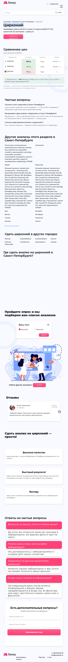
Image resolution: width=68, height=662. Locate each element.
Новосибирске (25, 239)
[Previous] (8, 411)
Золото (37, 221)
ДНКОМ (10, 71)
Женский (39, 329)
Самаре (53, 242)
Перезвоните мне (34, 632)
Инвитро (10, 61)
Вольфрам (39, 214)
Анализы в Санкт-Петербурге (23, 22)
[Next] (59, 411)
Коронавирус (21, 657)
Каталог (39, 385)
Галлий (7, 218)
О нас (49, 657)
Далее (44, 335)
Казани (53, 239)
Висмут (7, 214)
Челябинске (24, 242)
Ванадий (38, 211)
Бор (6, 211)
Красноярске (40, 242)
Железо (8, 221)
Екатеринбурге (41, 239)
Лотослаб (7, 22)
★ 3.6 (57, 61)
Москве (7, 239)
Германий (39, 218)
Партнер (42, 657)
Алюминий (39, 145)
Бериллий (39, 165)
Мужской (24, 329)
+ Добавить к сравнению (13, 37)
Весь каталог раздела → (12, 226)
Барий (7, 165)
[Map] (34, 281)
